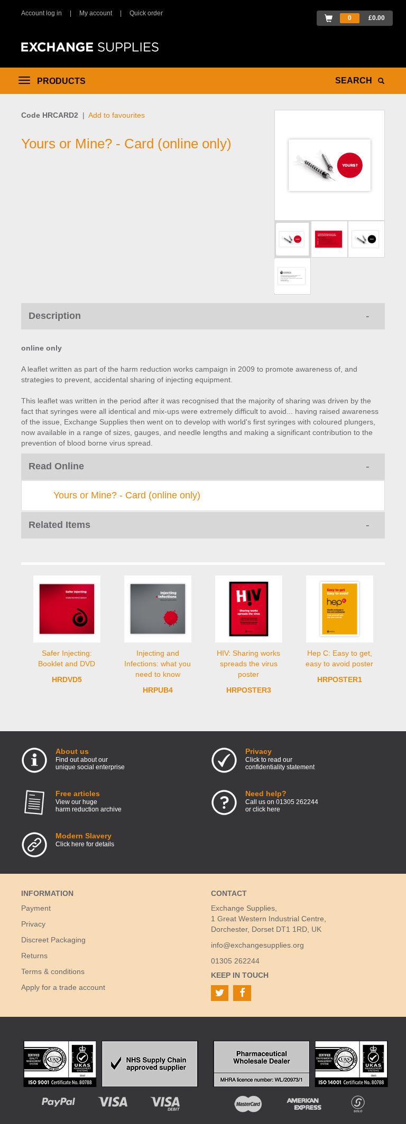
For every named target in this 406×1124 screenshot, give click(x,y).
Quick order (146, 13)
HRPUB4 (158, 690)
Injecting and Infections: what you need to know (157, 663)
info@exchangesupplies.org (257, 945)
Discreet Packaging (53, 940)
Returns (34, 955)
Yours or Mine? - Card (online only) (126, 495)
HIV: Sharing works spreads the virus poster (248, 663)
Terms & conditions (53, 971)
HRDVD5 (67, 679)
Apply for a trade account (63, 987)
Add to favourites (116, 115)
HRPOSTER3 (248, 690)
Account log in (41, 13)
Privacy (33, 924)
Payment (36, 908)
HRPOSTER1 (339, 679)
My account (95, 13)
